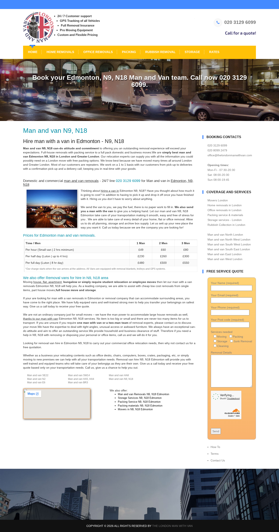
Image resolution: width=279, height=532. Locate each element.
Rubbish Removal (159, 52)
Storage (192, 52)
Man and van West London (225, 259)
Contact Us (218, 460)
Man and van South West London (229, 244)
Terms (215, 453)
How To (215, 447)
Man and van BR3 (78, 382)
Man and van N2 (36, 379)
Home (32, 52)
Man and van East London (225, 254)
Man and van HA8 (119, 375)
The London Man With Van (172, 526)
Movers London (218, 200)
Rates (213, 52)
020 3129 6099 (240, 22)
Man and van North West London (229, 239)
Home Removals (60, 52)
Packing (128, 52)
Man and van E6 (36, 382)
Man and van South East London (229, 249)
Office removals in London (224, 210)
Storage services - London (225, 220)
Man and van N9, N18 (121, 379)
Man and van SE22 (37, 375)
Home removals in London (225, 205)
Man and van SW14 (79, 375)
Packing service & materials (225, 215)
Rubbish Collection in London (226, 224)
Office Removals (98, 52)
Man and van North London (225, 234)
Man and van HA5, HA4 (81, 379)
